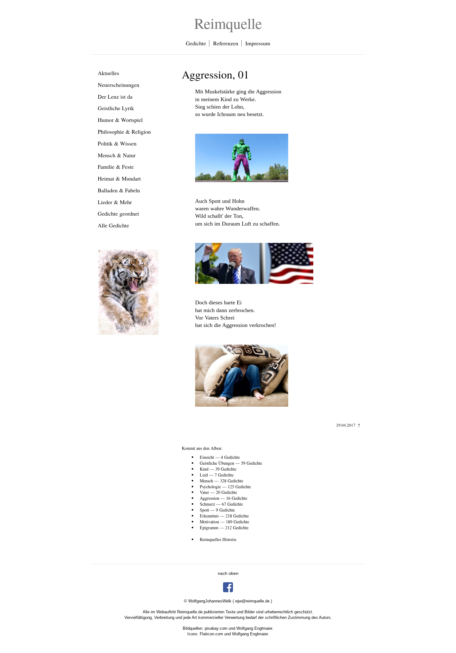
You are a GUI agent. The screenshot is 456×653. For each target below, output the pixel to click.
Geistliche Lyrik (116, 108)
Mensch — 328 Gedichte (221, 481)
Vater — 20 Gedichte (218, 492)
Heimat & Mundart (119, 178)
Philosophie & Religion (124, 131)
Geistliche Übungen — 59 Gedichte (231, 463)
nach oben (228, 573)
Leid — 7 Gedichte (217, 475)
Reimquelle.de (190, 612)
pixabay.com (216, 628)
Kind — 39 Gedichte (218, 469)
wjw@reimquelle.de (252, 601)
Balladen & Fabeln (119, 190)
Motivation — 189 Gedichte (224, 522)
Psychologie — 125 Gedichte (225, 487)
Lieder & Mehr (115, 202)
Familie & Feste (116, 166)
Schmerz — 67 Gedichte (221, 504)
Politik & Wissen (117, 143)
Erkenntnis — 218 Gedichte (224, 516)
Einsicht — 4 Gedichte (220, 457)
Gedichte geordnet (118, 213)
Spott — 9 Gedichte (217, 510)
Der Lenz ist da (115, 96)
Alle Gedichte (113, 225)
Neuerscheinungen (118, 84)
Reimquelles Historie (218, 539)
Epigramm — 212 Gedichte (224, 527)
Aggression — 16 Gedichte (223, 498)
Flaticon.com (211, 634)
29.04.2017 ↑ (348, 425)
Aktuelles (108, 73)
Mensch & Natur (117, 155)
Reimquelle (228, 23)
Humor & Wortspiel (120, 119)
